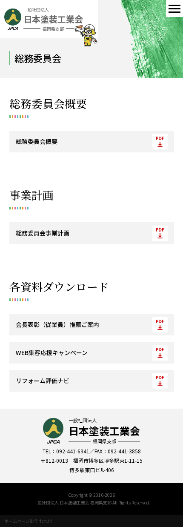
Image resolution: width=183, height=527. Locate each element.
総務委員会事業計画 (42, 233)
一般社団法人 (104, 430)
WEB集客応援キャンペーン (52, 352)
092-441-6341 (72, 451)
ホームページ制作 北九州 (28, 521)
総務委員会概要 (36, 141)
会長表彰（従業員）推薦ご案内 (57, 324)
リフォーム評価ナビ (42, 380)
